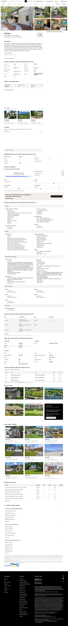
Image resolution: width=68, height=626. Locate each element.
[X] (63, 581)
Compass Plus (22, 597)
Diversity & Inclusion (23, 600)
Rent (31, 1)
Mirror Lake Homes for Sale (9, 535)
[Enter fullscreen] (41, 132)
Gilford (18, 129)
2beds (5, 35)
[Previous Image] (5, 115)
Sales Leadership (7, 582)
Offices (5, 590)
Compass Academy (23, 595)
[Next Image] (15, 115)
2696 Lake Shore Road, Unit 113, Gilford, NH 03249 (14, 496)
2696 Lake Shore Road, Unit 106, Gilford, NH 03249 (14, 489)
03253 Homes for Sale (8, 548)
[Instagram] (63, 576)
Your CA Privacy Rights (40, 590)
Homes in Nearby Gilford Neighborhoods (14, 508)
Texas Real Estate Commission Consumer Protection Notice (44, 613)
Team (5, 580)
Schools (41, 4)
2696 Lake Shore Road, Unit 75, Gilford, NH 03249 (13, 493)
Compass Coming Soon (23, 582)
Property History (28, 4)
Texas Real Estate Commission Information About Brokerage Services (46, 612)
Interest (35, 179)
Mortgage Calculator (23, 594)
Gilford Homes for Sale (8, 526)
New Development (22, 604)
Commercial (21, 606)
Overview (8, 4)
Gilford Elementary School (16, 375)
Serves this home (41, 375)
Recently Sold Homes (23, 614)
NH (9, 129)
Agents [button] (56, 1)
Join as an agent (7, 585)
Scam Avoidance (41, 587)
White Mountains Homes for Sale (10, 515)
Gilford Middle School (15, 377)
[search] (26, 1)
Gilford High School (14, 380)
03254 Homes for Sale (8, 542)
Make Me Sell (21, 589)
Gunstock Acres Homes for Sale (10, 510)
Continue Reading (7, 52)
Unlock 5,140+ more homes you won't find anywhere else (53, 410)
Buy (28, 1)
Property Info (20, 4)
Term (5, 179)
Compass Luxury (22, 590)
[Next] (65, 18)
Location (14, 4)
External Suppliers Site (23, 612)
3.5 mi (59, 377)
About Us (6, 578)
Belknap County (16, 74)
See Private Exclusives (51, 417)
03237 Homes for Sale (8, 544)
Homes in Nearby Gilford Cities (11, 524)
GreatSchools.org (20, 381)
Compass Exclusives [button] (39, 1)
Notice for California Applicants (44, 589)
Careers (5, 587)
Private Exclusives (22, 580)
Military (20, 609)
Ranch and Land (22, 611)
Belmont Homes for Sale (9, 528)
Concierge (21, 578)
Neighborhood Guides (23, 602)
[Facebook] (63, 578)
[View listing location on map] (40, 35)
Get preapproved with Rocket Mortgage (54, 31)
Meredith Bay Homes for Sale (10, 519)
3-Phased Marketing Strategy (24, 583)
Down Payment (37, 185)
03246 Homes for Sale (8, 546)
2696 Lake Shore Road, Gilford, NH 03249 (12, 491)
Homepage (6, 129)
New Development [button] (49, 1)
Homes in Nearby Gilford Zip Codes (12, 540)
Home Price (6, 185)
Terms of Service (55, 586)
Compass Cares (22, 599)
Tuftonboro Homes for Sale (9, 517)
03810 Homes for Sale (8, 550)
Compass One (22, 587)
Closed (15, 64)
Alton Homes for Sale (8, 530)
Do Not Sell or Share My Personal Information (43, 586)
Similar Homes (47, 4)
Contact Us (6, 589)
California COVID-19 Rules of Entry (57, 589)
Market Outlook (22, 585)
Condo (35, 69)
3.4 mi (59, 375)
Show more (7, 521)
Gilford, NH (17, 37)
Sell (34, 1)
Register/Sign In (64, 1)
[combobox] (16, 1)
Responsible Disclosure (48, 587)
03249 (20, 37)
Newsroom (6, 592)
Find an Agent (22, 592)
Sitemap (20, 616)
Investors (6, 583)
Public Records (35, 4)
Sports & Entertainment (23, 607)
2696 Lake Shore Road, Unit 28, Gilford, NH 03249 (13, 498)
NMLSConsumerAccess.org (52, 620)
